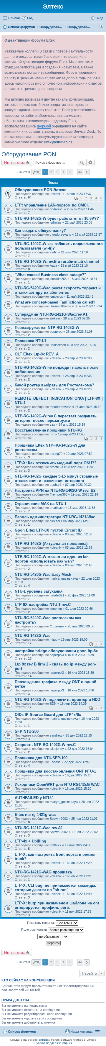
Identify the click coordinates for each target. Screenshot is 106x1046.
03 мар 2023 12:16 (78, 565)
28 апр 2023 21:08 (79, 331)
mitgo (53, 639)
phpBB (43, 1039)
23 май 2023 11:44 (80, 209)
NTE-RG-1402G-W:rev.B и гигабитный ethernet (57, 261)
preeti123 (56, 467)
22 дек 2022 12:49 (77, 762)
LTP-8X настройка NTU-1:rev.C (43, 604)
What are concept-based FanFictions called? (55, 302)
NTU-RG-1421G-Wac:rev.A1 (39, 828)
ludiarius (56, 222)
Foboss (55, 762)
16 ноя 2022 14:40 (78, 894)
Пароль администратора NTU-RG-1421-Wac (55, 517)
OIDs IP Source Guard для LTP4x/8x (48, 714)
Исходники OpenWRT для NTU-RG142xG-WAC (57, 784)
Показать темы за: (41, 922)
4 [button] (63, 172)
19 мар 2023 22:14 (84, 494)
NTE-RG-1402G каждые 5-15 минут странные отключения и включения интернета (56, 478)
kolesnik (56, 194)
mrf (52, 434)
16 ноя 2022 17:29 (78, 863)
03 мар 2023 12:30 (78, 534)
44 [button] (80, 172)
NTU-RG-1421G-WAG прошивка (43, 872)
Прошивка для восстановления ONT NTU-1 (55, 771)
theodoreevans (60, 234)
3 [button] (57, 172)
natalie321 (57, 595)
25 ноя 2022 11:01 (84, 818)
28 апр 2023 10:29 (78, 389)
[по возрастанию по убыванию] (53, 936)
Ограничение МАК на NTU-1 (41, 503)
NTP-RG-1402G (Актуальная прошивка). (52, 543)
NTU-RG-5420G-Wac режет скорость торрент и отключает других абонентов (58, 290)
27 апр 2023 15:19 (88, 407)
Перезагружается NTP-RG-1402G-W (47, 327)
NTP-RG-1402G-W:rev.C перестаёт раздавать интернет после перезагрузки (56, 418)
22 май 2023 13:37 (88, 234)
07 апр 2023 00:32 (78, 484)
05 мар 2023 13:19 (76, 521)
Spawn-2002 (59, 818)
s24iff (53, 252)
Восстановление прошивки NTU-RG (48, 430)
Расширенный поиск (91, 162)
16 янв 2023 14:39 (73, 703)
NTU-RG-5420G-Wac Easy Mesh (43, 574)
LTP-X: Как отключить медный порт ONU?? (56, 463)
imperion (56, 608)
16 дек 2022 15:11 (78, 775)
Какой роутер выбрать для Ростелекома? (54, 385)
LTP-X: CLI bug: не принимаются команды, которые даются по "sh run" (55, 887)
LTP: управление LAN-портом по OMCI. (52, 205)
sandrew (56, 735)
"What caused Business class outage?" (50, 275)
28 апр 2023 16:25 (82, 345)
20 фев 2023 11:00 (81, 595)
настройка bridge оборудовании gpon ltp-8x (56, 651)
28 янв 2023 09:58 (81, 626)
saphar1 (56, 484)
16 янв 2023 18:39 (80, 655)
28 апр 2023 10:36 (78, 376)
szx (52, 424)
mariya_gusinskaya (64, 578)
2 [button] (51, 172)
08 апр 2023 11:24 (80, 467)
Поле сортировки (34, 929)
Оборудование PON (28, 154)
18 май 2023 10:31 (83, 279)
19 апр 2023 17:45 (71, 434)
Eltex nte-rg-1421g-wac (35, 814)
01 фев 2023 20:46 (79, 608)
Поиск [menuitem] (101, 27)
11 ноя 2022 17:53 (78, 911)
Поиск (82, 162)
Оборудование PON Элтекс (40, 190)
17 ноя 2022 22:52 (84, 832)
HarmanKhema (60, 306)
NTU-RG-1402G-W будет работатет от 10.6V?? (57, 218)
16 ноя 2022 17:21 (78, 876)
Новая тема (14, 162)
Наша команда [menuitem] (81, 1031)
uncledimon (58, 345)
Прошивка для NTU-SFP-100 (41, 758)
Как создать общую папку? (40, 230)
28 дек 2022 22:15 (79, 735)
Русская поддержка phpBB (53, 1043)
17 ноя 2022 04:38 (78, 845)
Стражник (57, 626)
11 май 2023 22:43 (80, 296)
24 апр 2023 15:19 (72, 424)
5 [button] (70, 172)
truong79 (56, 453)
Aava (53, 265)
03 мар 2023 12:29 (78, 547)
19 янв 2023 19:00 (74, 639)
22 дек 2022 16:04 (80, 748)
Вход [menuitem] (99, 18)
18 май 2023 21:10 (74, 265)
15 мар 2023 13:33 (81, 507)
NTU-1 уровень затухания (39, 591)
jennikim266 (58, 279)
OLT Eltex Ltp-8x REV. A (37, 354)
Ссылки (14, 18)
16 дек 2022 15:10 (78, 788)
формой (44, 126)
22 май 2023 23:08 (78, 222)
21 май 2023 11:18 (74, 252)
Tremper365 (58, 494)
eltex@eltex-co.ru (58, 142)
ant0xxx (55, 845)
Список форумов (22, 1031)
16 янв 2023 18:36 (80, 690)
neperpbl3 (57, 655)
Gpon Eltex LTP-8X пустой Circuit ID (48, 530)
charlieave (57, 507)
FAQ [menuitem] (30, 18)
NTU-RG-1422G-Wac (32, 635)
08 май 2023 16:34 (88, 306)
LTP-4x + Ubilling (30, 841)
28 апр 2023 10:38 (78, 358)
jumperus (56, 296)
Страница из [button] (36, 172)
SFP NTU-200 (27, 731)
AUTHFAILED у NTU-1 (34, 798)
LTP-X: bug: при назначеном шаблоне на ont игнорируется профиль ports (57, 905)
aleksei (55, 318)
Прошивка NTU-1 (30, 341)
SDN (53, 703)
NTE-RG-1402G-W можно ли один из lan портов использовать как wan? (52, 559)
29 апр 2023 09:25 (76, 318)
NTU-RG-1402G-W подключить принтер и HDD (57, 699)
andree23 (56, 209)
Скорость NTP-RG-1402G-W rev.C (45, 744)
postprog (56, 331)
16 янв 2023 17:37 (78, 194)
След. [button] (87, 172)
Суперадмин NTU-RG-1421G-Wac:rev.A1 (51, 314)
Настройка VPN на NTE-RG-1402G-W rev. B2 (55, 490)
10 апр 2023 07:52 (79, 453)
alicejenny (57, 748)
